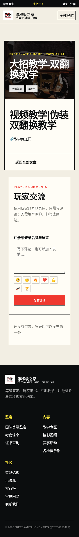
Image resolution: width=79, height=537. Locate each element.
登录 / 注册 (69, 4)
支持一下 (38, 4)
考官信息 (12, 435)
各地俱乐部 (51, 451)
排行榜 (10, 488)
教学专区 (50, 427)
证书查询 (12, 443)
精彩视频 (17, 89)
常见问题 (12, 496)
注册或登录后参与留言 (31, 238)
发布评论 (39, 300)
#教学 (32, 89)
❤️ (45, 280)
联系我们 (8, 4)
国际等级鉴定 (15, 427)
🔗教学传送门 (20, 139)
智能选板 (12, 473)
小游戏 (10, 480)
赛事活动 (50, 443)
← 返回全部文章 (23, 162)
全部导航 (67, 16)
